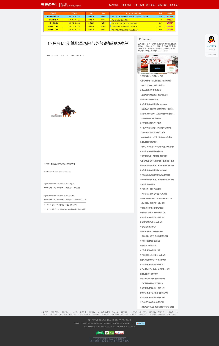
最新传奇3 (162, 5)
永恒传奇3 (105, 314)
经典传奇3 (152, 314)
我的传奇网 (63, 314)
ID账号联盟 (96, 314)
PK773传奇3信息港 (103, 312)
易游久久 (115, 312)
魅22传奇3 (142, 312)
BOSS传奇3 (74, 312)
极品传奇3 (170, 312)
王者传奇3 (133, 314)
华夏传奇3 (115, 314)
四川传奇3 (142, 314)
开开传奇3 (55, 312)
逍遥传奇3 (161, 314)
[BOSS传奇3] (157, 64)
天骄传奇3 (83, 312)
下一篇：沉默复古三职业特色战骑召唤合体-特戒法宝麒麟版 (64, 209)
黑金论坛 (53, 314)
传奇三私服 (139, 5)
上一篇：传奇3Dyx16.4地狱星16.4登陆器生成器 (60, 205)
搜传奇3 (92, 312)
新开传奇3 (150, 5)
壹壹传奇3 (161, 312)
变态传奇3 (174, 5)
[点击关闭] (215, 34)
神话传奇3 (124, 314)
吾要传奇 (123, 312)
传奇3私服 (113, 5)
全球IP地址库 (171, 314)
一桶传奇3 (64, 312)
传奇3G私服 (126, 5)
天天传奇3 (49, 4)
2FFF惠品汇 (133, 312)
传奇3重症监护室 (84, 314)
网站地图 (128, 320)
